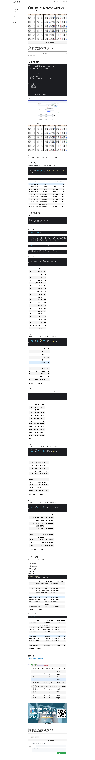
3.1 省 (14, 14)
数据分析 (36, 737)
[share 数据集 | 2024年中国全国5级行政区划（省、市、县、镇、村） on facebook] (48, 42)
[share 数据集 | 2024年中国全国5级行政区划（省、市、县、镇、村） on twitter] (42, 42)
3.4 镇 (14, 18)
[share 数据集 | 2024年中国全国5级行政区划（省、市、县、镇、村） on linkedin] (44, 42)
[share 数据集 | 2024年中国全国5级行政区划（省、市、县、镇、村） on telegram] (53, 42)
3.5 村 (14, 19)
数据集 (32, 737)
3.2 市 (14, 15)
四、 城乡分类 (14, 20)
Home (29, 6)
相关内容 (14, 22)
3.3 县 (14, 16)
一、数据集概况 (15, 9)
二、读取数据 (14, 11)
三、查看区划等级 (15, 13)
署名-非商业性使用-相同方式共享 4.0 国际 (40, 49)
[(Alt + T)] (24, 1)
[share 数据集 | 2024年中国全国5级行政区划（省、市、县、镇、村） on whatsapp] (51, 42)
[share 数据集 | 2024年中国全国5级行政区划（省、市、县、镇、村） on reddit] (46, 42)
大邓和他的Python (18, 2)
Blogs (31, 6)
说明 (14, 10)
